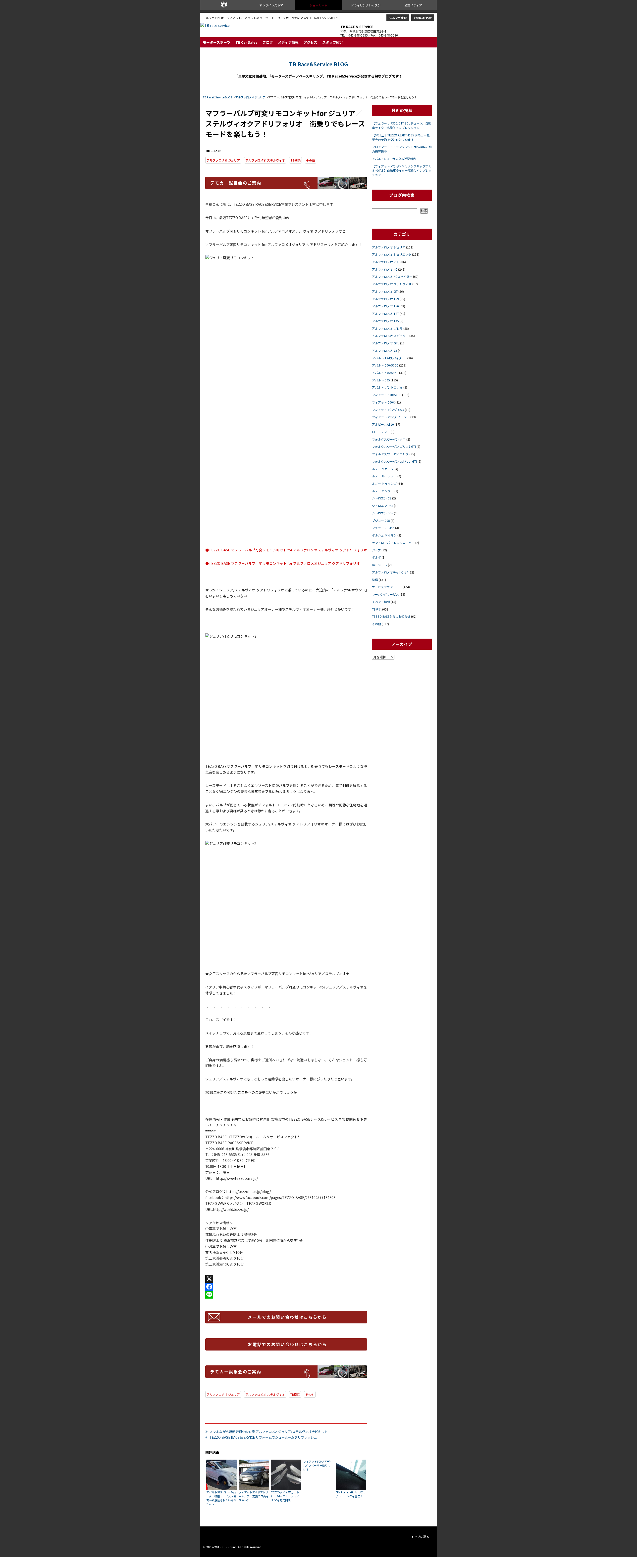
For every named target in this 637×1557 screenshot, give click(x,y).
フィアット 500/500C (386, 395)
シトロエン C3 (381, 498)
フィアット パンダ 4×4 (388, 410)
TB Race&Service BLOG (318, 64)
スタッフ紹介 (332, 42)
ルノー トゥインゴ (384, 483)
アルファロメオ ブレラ (387, 328)
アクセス (310, 42)
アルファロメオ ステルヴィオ (265, 160)
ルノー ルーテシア (384, 476)
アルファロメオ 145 (385, 321)
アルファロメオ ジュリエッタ (391, 254)
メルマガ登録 (398, 18)
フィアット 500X (383, 402)
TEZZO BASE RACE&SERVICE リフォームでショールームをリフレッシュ (261, 1437)
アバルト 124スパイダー (388, 358)
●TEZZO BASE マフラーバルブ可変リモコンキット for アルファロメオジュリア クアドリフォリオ (282, 563)
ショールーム (318, 5)
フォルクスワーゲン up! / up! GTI (394, 461)
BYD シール (379, 565)
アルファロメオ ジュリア (250, 97)
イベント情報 (381, 602)
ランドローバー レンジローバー (393, 542)
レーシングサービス (385, 594)
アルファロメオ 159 (385, 299)
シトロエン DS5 (382, 513)
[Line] (286, 1295)
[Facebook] (286, 1287)
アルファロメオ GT (385, 291)
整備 (375, 579)
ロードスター (381, 432)
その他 (310, 160)
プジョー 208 (381, 520)
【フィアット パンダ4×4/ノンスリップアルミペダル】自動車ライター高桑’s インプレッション (401, 170)
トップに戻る (420, 1536)
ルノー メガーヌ (383, 469)
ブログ (268, 42)
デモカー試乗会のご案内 (235, 183)
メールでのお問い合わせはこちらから (287, 1317)
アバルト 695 (381, 380)
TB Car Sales (246, 42)
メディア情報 (288, 42)
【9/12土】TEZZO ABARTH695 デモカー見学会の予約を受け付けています (401, 137)
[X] (286, 1279)
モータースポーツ (216, 42)
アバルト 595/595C (385, 372)
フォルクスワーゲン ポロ (389, 439)
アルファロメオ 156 (385, 306)
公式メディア (413, 5)
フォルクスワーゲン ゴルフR (391, 454)
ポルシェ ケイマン (384, 535)
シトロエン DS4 (382, 505)
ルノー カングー (383, 491)
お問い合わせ (423, 18)
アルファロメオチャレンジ (390, 572)
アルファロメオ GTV (385, 343)
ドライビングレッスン (366, 5)
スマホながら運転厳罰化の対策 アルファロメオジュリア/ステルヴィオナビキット (266, 1431)
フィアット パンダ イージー (391, 417)
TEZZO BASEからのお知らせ (391, 616)
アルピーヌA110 (383, 424)
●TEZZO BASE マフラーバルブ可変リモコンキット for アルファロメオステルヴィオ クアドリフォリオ (286, 549)
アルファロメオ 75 (384, 350)
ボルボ (376, 557)
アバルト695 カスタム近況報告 (394, 159)
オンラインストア (271, 5)
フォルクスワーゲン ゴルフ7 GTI (394, 446)
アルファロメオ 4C (384, 269)
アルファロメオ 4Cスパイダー (392, 276)
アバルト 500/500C (385, 365)
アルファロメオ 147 (385, 313)
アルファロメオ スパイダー (390, 335)
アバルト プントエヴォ (387, 387)
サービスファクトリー (387, 587)
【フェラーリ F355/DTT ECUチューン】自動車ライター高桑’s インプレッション (401, 125)
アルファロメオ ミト (386, 262)
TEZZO (224, 5)
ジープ (376, 550)
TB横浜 (295, 160)
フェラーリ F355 (383, 528)
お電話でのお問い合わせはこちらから (287, 1344)
